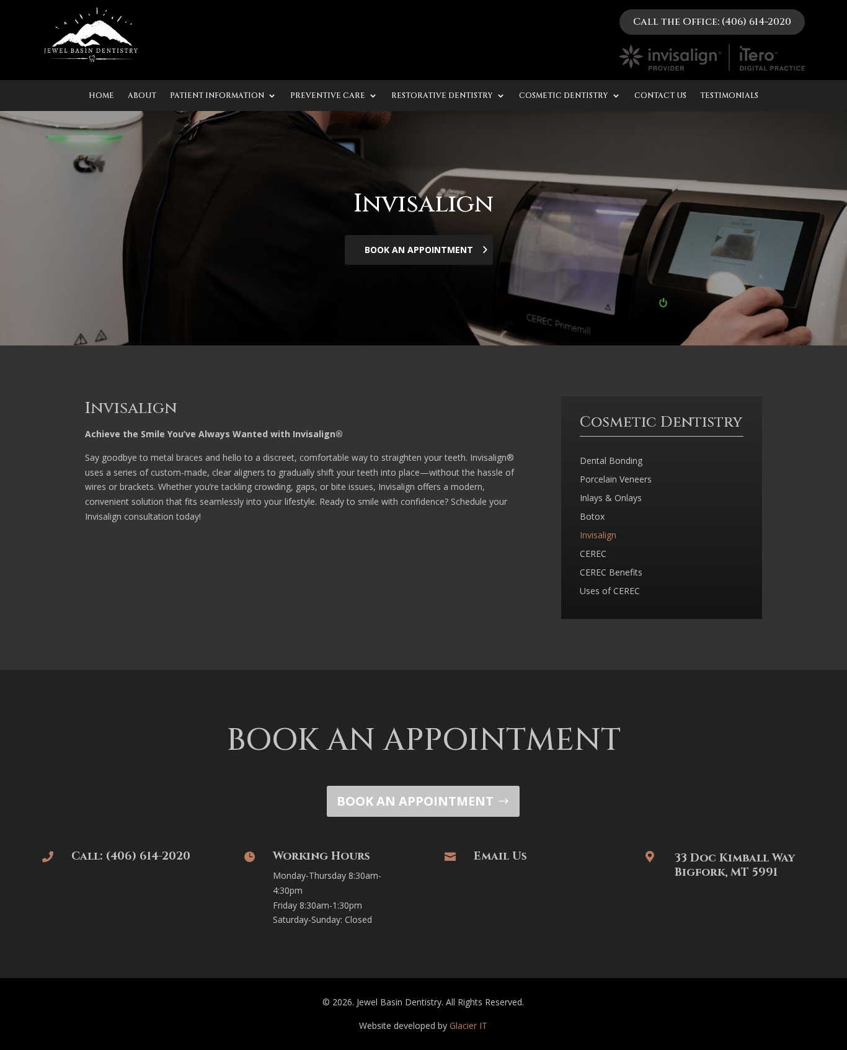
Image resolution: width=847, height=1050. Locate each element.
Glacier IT (468, 1025)
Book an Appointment (415, 801)
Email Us (500, 856)
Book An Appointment (419, 250)
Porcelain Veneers (616, 480)
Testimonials (729, 95)
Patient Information (217, 95)
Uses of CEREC (610, 592)
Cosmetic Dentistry (563, 95)
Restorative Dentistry (442, 95)
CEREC (593, 554)
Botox (592, 517)
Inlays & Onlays (611, 499)
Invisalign (598, 536)
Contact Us (660, 95)
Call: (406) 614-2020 (130, 856)
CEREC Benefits (611, 573)
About (142, 95)
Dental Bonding (611, 461)
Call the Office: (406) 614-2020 (712, 22)
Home (101, 95)
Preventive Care (327, 95)
